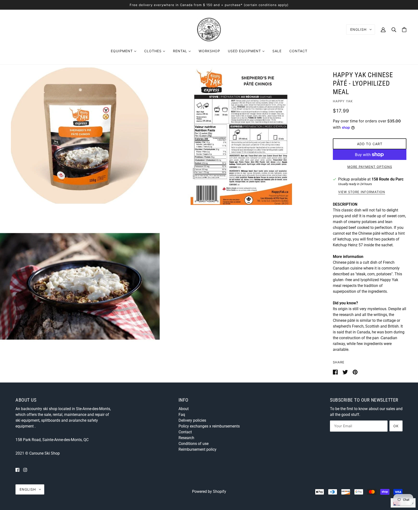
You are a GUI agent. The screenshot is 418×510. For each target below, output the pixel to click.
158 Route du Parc (387, 179)
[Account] (383, 29)
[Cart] (404, 29)
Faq (182, 414)
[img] (17, 470)
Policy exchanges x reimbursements (209, 426)
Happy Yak (343, 101)
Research (186, 437)
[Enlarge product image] (80, 136)
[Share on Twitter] (346, 372)
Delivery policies (192, 420)
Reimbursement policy (197, 449)
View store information (361, 192)
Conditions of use (194, 443)
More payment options (369, 167)
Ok (396, 426)
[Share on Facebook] (336, 372)
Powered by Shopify (209, 491)
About (184, 408)
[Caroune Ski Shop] (209, 29)
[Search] (393, 29)
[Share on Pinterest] (355, 372)
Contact (185, 432)
